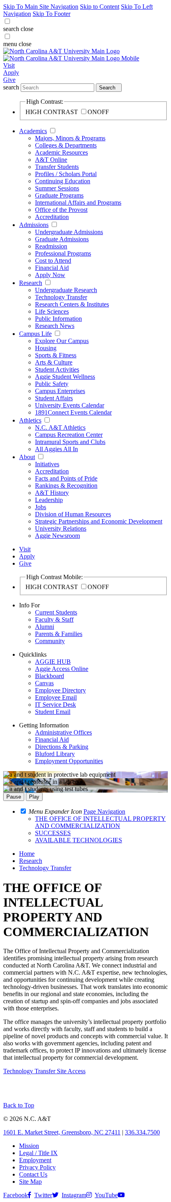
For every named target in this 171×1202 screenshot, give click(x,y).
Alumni (44, 626)
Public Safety (51, 383)
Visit (9, 65)
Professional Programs (63, 253)
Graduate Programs (59, 195)
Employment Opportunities (69, 761)
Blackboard (49, 676)
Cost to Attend (53, 260)
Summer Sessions (57, 188)
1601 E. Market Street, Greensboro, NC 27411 (61, 1132)
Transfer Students (57, 166)
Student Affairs (54, 398)
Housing (45, 348)
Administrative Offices (63, 732)
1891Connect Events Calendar (73, 412)
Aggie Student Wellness (65, 376)
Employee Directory (60, 690)
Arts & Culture (53, 362)
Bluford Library (55, 753)
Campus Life (35, 333)
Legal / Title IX (38, 1153)
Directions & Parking (61, 746)
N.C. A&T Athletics (60, 427)
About (27, 457)
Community (50, 641)
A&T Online (51, 159)
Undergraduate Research (66, 290)
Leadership (49, 499)
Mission (29, 1145)
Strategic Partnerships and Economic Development (98, 521)
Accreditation (52, 216)
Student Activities (57, 369)
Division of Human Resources (73, 514)
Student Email (52, 711)
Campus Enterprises (60, 391)
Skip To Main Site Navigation (40, 6)
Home (27, 853)
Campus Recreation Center (69, 434)
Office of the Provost (61, 209)
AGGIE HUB (53, 661)
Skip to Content (99, 6)
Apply (11, 72)
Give (9, 79)
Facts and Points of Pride (66, 478)
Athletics (30, 420)
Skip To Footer (51, 13)
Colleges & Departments (66, 145)
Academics (33, 131)
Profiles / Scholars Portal (66, 174)
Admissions (34, 224)
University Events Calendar (69, 405)
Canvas (44, 683)
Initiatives (47, 464)
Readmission (51, 246)
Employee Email (56, 697)
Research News (54, 325)
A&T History (52, 492)
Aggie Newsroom (57, 535)
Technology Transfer (61, 297)
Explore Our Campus (62, 340)
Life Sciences (52, 311)
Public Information (58, 318)
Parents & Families (58, 633)
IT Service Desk (55, 704)
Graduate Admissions (62, 239)
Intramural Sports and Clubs (70, 441)
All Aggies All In (56, 449)
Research (30, 282)
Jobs (40, 507)
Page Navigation (104, 811)
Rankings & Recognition (66, 485)
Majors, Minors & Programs (70, 138)
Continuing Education (62, 181)
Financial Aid (52, 267)
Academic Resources (61, 152)
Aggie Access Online (61, 668)
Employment (35, 1160)
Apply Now (50, 274)
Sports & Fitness (55, 355)
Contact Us (33, 1174)
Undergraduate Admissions (69, 232)
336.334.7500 (142, 1132)
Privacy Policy (37, 1167)
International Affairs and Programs (78, 202)
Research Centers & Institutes (72, 304)
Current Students (56, 612)
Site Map (30, 1181)
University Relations (60, 528)
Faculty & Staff (54, 619)
